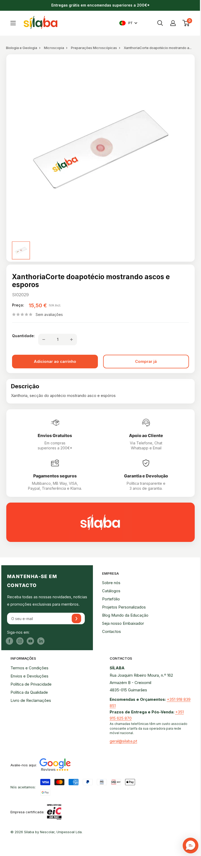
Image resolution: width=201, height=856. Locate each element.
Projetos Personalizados (124, 607)
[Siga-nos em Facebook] (9, 641)
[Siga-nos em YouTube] (30, 641)
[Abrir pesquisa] (160, 23)
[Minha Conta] (173, 23)
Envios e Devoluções (29, 676)
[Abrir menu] (13, 23)
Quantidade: (23, 335)
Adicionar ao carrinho (55, 361)
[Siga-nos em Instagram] (20, 641)
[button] (190, 845)
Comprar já (146, 361)
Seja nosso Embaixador (123, 623)
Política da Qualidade (29, 692)
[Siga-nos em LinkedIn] (40, 641)
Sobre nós (111, 582)
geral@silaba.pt (123, 741)
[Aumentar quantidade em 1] (71, 339)
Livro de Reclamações (30, 700)
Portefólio (111, 598)
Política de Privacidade (31, 684)
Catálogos (111, 590)
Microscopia (54, 48)
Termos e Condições (29, 667)
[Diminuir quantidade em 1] (43, 339)
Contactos (111, 631)
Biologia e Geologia (21, 48)
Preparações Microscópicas (94, 48)
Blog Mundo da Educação (125, 615)
